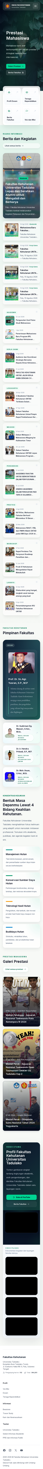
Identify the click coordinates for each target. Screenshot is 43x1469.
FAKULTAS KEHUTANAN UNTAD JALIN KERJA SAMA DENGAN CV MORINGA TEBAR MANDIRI (27, 375)
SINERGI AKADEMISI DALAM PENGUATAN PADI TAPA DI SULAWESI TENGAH (26, 492)
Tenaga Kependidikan (11, 1397)
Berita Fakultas (14, 71)
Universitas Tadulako (11, 1430)
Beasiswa (6, 1409)
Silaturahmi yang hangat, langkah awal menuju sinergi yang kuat (26, 593)
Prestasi (11, 505)
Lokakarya (12, 388)
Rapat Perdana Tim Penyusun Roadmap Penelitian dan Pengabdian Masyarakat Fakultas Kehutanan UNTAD (26, 554)
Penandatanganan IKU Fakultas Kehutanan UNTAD (25, 608)
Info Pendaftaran (15, 65)
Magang (11, 427)
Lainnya (10, 582)
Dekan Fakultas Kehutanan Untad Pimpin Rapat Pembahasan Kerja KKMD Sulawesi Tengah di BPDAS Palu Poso (26, 414)
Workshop (12, 544)
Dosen (5, 1393)
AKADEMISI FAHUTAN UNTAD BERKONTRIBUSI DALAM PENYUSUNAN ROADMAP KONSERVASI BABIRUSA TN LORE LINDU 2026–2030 (27, 477)
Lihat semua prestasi (14, 969)
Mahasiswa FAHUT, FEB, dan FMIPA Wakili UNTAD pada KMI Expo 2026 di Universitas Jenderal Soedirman (26, 531)
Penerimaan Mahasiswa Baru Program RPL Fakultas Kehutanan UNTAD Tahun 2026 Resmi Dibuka (26, 337)
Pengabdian (12, 466)
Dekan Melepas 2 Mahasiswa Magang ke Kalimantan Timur (25, 438)
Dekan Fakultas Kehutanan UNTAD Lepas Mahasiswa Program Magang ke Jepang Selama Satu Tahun (26, 453)
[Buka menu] (35, 6)
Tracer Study (8, 1413)
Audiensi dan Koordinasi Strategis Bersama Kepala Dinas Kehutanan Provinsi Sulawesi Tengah (26, 360)
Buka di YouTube (23, 1197)
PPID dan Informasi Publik (13, 1438)
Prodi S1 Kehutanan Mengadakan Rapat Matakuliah (24, 570)
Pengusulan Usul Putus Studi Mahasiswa (25, 321)
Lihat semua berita (13, 146)
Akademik (23, 178)
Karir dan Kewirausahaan (12, 1417)
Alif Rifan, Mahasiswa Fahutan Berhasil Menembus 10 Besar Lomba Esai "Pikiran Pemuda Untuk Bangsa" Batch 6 (26, 515)
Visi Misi (6, 1389)
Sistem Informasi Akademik (13, 1434)
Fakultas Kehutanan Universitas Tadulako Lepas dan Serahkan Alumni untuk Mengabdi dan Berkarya (19, 193)
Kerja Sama (33, 245)
